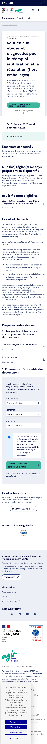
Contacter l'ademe (21, 509)
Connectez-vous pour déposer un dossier (19, 105)
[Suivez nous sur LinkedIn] (20, 614)
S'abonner (9, 578)
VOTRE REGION (12, 399)
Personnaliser (16, 732)
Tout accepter (16, 722)
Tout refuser (16, 727)
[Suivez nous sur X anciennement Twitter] (12, 614)
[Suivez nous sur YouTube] (27, 614)
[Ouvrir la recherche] (38, 10)
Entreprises (7, 4)
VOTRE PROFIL (11, 410)
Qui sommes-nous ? (11, 600)
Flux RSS (5, 596)
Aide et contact (9, 591)
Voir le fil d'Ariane (9, 24)
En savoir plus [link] (16, 737)
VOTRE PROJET (11, 421)
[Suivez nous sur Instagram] (35, 614)
